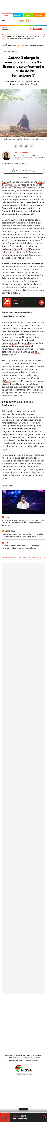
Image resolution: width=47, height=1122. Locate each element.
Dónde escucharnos (31, 1060)
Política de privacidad (34, 1055)
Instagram (9, 1006)
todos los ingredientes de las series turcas (19, 342)
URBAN (38, 15)
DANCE (27, 15)
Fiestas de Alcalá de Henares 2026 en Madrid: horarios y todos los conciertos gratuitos (21, 546)
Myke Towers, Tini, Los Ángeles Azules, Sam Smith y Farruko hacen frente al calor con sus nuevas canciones (23, 522)
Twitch (33, 1006)
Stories (38, 1006)
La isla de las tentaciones (11, 557)
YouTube (19, 1006)
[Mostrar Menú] (3, 21)
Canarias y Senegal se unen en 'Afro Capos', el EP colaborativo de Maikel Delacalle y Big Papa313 (23, 535)
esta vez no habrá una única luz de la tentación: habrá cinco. (23, 446)
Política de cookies (13, 1058)
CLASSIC (17, 15)
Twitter (21, 146)
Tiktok (14, 1006)
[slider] (23, 1112)
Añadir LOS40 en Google (25, 171)
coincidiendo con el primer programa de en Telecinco (23, 275)
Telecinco (26, 557)
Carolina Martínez (21, 153)
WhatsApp (26, 146)
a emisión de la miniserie (23, 183)
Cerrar (43, 36)
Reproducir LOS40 (41, 302)
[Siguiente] (43, 45)
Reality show (37, 557)
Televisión (13, 52)
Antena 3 (6, 181)
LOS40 (6, 15)
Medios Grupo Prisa (23, 1074)
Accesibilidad (20, 1055)
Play (44, 1117)
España (5, 29)
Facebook (15, 146)
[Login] (44, 21)
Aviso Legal (9, 1055)
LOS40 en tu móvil (15, 1060)
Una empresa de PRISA (23, 1068)
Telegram (31, 146)
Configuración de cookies (31, 1058)
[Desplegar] (23, 1109)
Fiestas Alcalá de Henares (33, 45)
